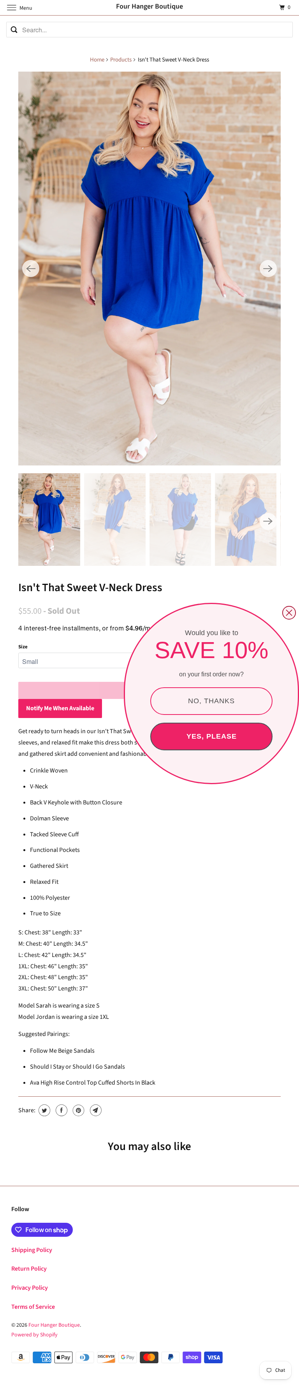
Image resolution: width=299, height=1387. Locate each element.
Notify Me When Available (60, 708)
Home (97, 60)
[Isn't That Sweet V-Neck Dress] (149, 268)
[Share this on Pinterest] (77, 1110)
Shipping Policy (31, 1250)
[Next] (268, 268)
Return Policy (29, 1268)
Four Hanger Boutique (54, 1325)
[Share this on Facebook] (60, 1110)
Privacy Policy (29, 1287)
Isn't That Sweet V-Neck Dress (90, 587)
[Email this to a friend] (95, 1110)
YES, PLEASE (211, 736)
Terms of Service (33, 1307)
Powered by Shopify (34, 1335)
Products (121, 60)
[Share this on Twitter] (43, 1110)
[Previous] (30, 268)
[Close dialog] (289, 613)
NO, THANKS (211, 701)
